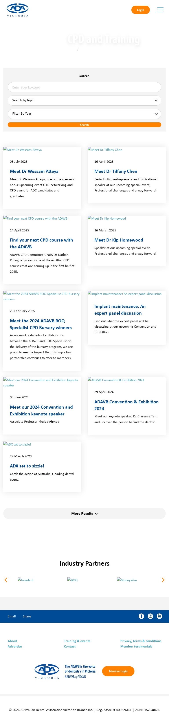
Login (140, 10)
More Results (82, 513)
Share (27, 616)
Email (12, 616)
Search (84, 75)
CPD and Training (91, 49)
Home (72, 49)
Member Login (118, 671)
